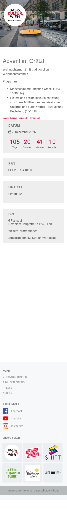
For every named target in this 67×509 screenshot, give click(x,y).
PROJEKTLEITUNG (14, 382)
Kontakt (27, 490)
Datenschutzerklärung (46, 490)
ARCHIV (7, 392)
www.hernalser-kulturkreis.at (21, 118)
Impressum (14, 490)
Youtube (16, 418)
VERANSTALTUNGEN (15, 377)
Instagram (17, 425)
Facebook (17, 411)
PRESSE (7, 387)
